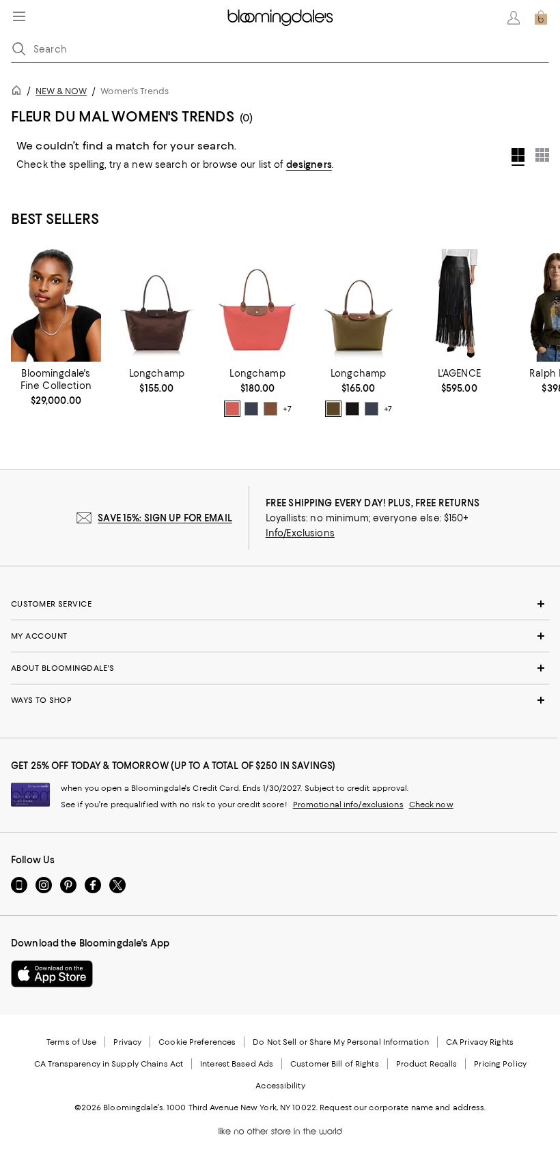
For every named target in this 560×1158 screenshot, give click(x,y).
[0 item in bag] (541, 18)
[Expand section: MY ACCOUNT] (280, 636)
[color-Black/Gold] (352, 409)
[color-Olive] (333, 409)
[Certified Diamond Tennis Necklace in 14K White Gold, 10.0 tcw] (56, 305)
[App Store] (52, 973)
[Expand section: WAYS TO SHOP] (280, 700)
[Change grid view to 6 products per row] (542, 155)
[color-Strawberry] (232, 409)
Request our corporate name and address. (403, 1107)
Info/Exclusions (300, 532)
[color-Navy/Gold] (251, 409)
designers (309, 164)
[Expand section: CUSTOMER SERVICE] (280, 604)
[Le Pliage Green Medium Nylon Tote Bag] (157, 305)
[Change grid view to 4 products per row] (518, 157)
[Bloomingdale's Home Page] (280, 18)
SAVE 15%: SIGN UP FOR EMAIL (165, 517)
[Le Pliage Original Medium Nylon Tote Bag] (358, 305)
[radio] (232, 409)
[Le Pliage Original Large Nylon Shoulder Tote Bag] (257, 305)
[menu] (19, 16)
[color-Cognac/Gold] (270, 409)
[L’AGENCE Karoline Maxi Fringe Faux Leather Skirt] (460, 305)
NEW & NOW (61, 91)
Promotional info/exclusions (348, 804)
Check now (431, 804)
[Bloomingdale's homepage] (19, 92)
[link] (56, 387)
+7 (287, 409)
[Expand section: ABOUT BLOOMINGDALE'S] (280, 668)
